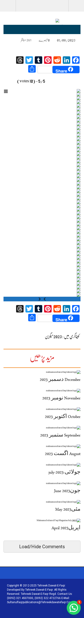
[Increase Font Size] (11, 40)
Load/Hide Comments (42, 546)
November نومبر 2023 (61, 398)
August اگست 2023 (62, 454)
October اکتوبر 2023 (62, 417)
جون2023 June (67, 491)
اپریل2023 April (66, 528)
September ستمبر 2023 (60, 436)
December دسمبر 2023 (60, 380)
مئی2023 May (67, 510)
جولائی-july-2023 (64, 473)
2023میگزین (53, 336)
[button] (74, 608)
